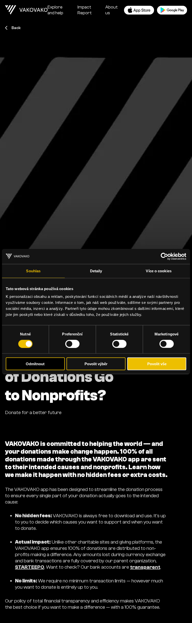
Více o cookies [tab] (158, 271)
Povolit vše (156, 364)
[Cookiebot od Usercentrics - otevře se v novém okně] (164, 256)
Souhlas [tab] (33, 271)
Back (16, 28)
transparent (145, 567)
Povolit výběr (96, 364)
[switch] (72, 344)
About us (111, 10)
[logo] (26, 10)
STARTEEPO (29, 567)
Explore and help (55, 10)
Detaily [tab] (96, 271)
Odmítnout (35, 364)
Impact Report (85, 10)
